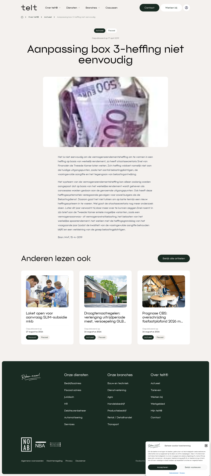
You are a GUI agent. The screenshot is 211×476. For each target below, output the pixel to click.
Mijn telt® (156, 410)
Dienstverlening (116, 390)
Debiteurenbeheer (75, 410)
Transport (113, 424)
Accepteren (162, 467)
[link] (149, 7)
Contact (156, 417)
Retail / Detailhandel (119, 417)
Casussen (111, 7)
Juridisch (69, 396)
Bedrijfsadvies (72, 383)
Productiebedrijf (116, 410)
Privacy (182, 473)
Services (69, 424)
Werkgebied (158, 403)
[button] (206, 445)
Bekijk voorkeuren (193, 467)
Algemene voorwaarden (32, 461)
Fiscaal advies (72, 390)
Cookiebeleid (173, 473)
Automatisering (73, 417)
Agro (110, 396)
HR (66, 403)
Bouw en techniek (117, 383)
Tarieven (156, 390)
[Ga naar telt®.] (22, 17)
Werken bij (157, 396)
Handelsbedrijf (116, 403)
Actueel (155, 383)
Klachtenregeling (55, 461)
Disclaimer (80, 461)
